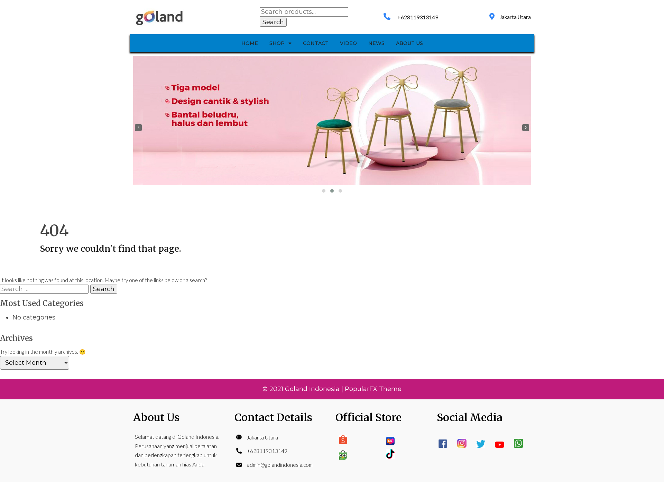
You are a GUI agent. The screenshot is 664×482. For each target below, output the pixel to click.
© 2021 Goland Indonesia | (303, 389)
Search (273, 22)
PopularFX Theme (373, 389)
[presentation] (138, 127)
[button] (324, 190)
